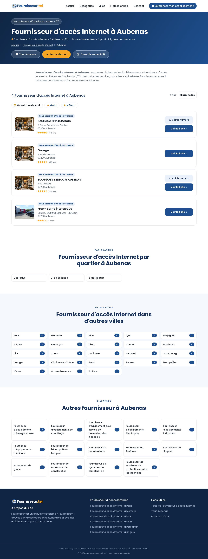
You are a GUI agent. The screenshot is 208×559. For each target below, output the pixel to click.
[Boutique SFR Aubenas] (24, 124)
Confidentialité (93, 548)
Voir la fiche (178, 128)
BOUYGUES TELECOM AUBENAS (59, 179)
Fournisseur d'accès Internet (38, 45)
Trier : (174, 95)
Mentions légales (68, 548)
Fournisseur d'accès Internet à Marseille (113, 511)
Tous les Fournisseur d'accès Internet (173, 505)
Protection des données (115, 548)
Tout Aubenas (27, 54)
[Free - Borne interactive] (24, 212)
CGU (81, 548)
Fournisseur (30, 5)
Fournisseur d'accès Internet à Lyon (111, 521)
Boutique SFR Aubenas (54, 121)
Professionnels (119, 6)
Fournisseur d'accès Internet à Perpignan (114, 526)
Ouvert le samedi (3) (93, 54)
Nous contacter (160, 516)
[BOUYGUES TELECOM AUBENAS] (24, 183)
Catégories (86, 6)
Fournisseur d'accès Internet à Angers (112, 532)
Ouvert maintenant (28, 105)
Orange (43, 150)
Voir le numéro (180, 119)
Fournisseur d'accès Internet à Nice (110, 516)
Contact (138, 6)
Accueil (70, 6)
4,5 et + (71, 105)
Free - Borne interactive (55, 209)
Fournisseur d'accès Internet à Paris (111, 505)
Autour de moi (58, 54)
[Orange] (24, 153)
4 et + (53, 105)
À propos (134, 548)
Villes (102, 6)
